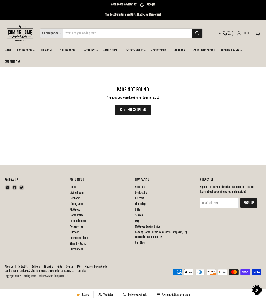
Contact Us (141, 192)
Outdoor (180, 50)
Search (139, 215)
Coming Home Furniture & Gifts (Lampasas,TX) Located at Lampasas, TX (39, 270)
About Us (140, 187)
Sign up (249, 203)
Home (8, 50)
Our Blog (140, 242)
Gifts (137, 209)
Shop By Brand (230, 50)
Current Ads (12, 62)
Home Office (110, 50)
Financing (140, 204)
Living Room (25, 50)
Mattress (89, 50)
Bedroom (46, 50)
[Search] (197, 33)
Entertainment (134, 50)
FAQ (137, 221)
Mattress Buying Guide (147, 226)
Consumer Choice (204, 50)
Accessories (159, 50)
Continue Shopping (133, 110)
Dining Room (68, 50)
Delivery (139, 198)
